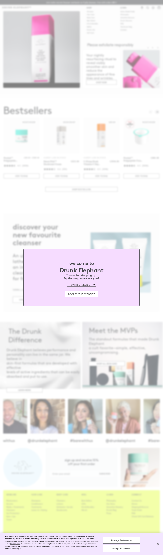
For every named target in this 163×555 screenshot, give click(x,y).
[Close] (157, 543)
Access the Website (81, 293)
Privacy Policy (15, 543)
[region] (81, 544)
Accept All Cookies (121, 548)
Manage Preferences (121, 540)
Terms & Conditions (83, 546)
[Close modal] (135, 253)
